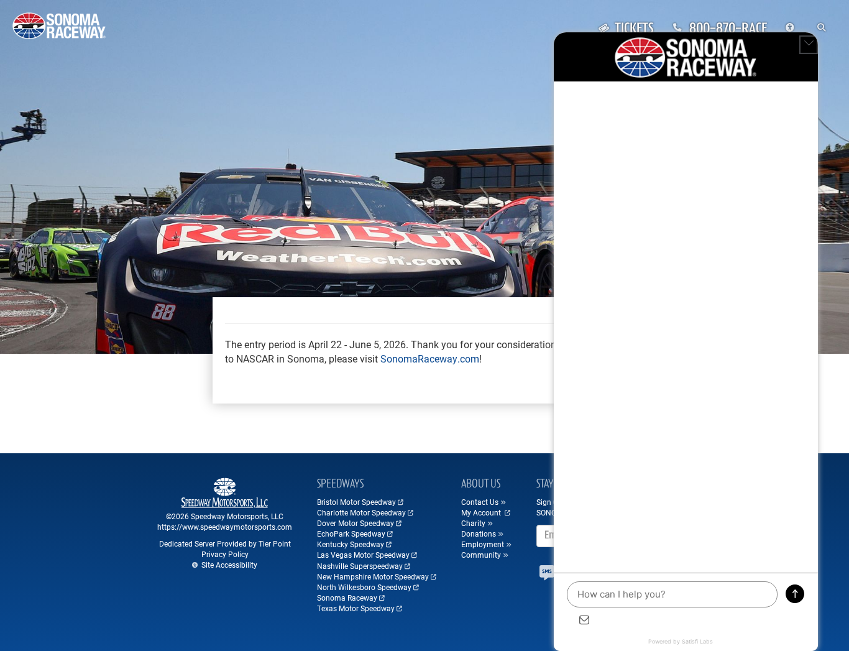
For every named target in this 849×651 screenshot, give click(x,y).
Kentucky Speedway (350, 544)
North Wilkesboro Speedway (364, 587)
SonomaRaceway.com (429, 358)
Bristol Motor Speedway (356, 502)
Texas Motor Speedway (356, 608)
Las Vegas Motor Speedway (363, 555)
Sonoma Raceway (347, 598)
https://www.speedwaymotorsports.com (224, 527)
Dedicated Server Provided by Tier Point (225, 543)
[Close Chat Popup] (808, 44)
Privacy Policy (225, 554)
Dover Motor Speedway (355, 523)
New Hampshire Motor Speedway (373, 576)
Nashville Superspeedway (360, 566)
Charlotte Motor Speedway (361, 512)
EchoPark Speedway (351, 533)
